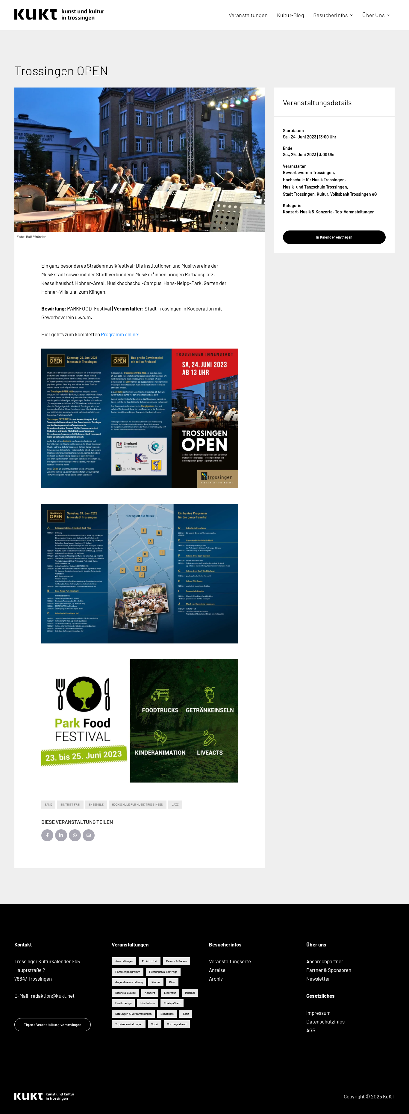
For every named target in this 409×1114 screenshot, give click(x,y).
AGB (311, 1030)
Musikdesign (123, 1003)
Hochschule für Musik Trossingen (137, 804)
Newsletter (318, 979)
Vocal (154, 1024)
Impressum (318, 1013)
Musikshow (147, 1003)
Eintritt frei (70, 804)
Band (48, 804)
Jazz (175, 804)
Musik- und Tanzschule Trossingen (315, 186)
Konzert (290, 211)
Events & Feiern (176, 961)
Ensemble (96, 804)
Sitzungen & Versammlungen (133, 1013)
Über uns (373, 15)
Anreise (217, 970)
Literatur (170, 992)
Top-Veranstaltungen (355, 211)
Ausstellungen (124, 961)
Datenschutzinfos (325, 1021)
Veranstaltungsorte (230, 961)
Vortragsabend (177, 1024)
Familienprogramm (127, 971)
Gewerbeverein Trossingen (308, 172)
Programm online (119, 334)
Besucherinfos (330, 15)
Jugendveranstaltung (129, 982)
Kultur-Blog (290, 15)
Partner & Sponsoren (328, 970)
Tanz (186, 1013)
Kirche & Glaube (125, 992)
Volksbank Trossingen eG (353, 194)
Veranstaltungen (248, 15)
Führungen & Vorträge (163, 971)
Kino (172, 982)
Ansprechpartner (324, 961)
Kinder (156, 982)
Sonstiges (167, 1013)
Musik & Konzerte (316, 211)
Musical (190, 992)
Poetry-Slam (172, 1003)
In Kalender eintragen (334, 237)
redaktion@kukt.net (53, 996)
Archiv (216, 979)
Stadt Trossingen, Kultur (305, 194)
